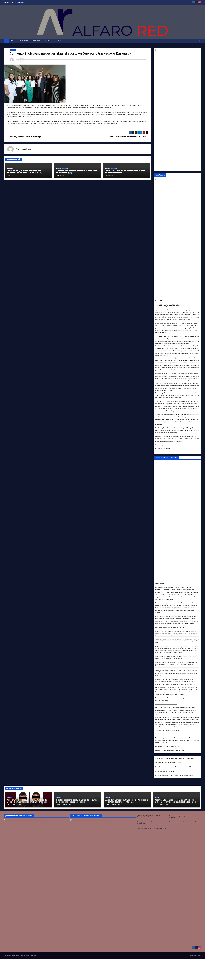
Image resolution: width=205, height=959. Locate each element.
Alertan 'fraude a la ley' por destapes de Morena (184, 822)
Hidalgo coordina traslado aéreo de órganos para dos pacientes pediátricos (76, 801)
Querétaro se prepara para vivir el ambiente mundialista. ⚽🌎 (76, 172)
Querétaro (24, 40)
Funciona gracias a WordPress (12, 955)
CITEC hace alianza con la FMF (165, 771)
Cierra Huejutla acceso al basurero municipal (24, 137)
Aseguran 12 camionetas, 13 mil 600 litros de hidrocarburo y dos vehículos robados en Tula (176, 801)
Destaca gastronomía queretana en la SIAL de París (128, 137)
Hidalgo (13, 40)
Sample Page (197, 955)
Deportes (58, 168)
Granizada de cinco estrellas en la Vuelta (168, 762)
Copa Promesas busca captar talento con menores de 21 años (174, 767)
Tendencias (36, 40)
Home (191, 955)
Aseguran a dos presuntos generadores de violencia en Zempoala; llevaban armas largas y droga (28, 802)
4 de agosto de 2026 (162, 804)
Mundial (58, 40)
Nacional (48, 40)
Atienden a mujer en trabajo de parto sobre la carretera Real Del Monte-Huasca (126, 801)
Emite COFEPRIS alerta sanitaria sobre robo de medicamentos (125, 172)
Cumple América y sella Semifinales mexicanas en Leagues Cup (175, 758)
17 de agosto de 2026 (113, 804)
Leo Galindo (21, 58)
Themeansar (33, 955)
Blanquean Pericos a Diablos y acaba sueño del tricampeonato (174, 775)
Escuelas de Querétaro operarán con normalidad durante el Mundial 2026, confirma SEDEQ (24, 173)
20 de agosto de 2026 (14, 804)
